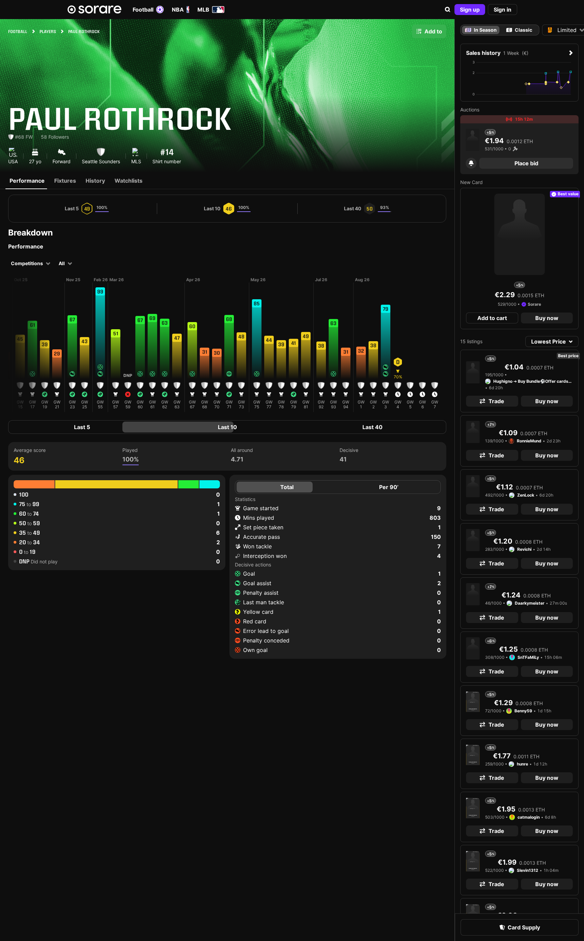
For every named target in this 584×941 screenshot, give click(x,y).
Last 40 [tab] (372, 427)
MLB (203, 9)
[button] (447, 9)
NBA (178, 9)
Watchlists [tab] (129, 180)
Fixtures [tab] (65, 180)
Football (143, 9)
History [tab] (95, 180)
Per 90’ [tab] (389, 487)
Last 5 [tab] (82, 427)
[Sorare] (94, 9)
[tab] (519, 30)
